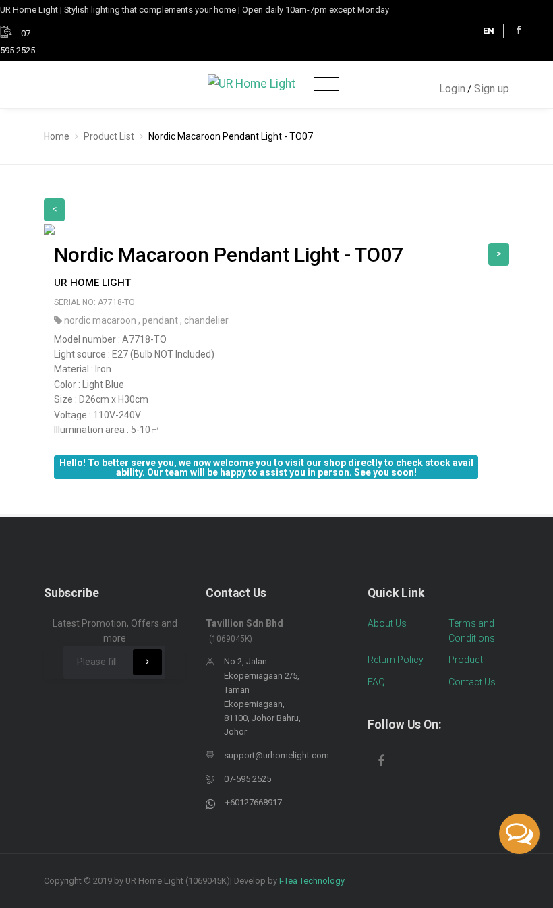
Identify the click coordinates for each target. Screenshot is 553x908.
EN (488, 31)
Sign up (491, 88)
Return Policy (396, 659)
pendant (161, 320)
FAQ (376, 682)
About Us (387, 623)
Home (56, 136)
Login (452, 88)
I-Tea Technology (312, 881)
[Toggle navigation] (326, 84)
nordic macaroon (101, 320)
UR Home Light (92, 283)
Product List (109, 136)
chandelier (206, 320)
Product (465, 659)
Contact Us (472, 682)
